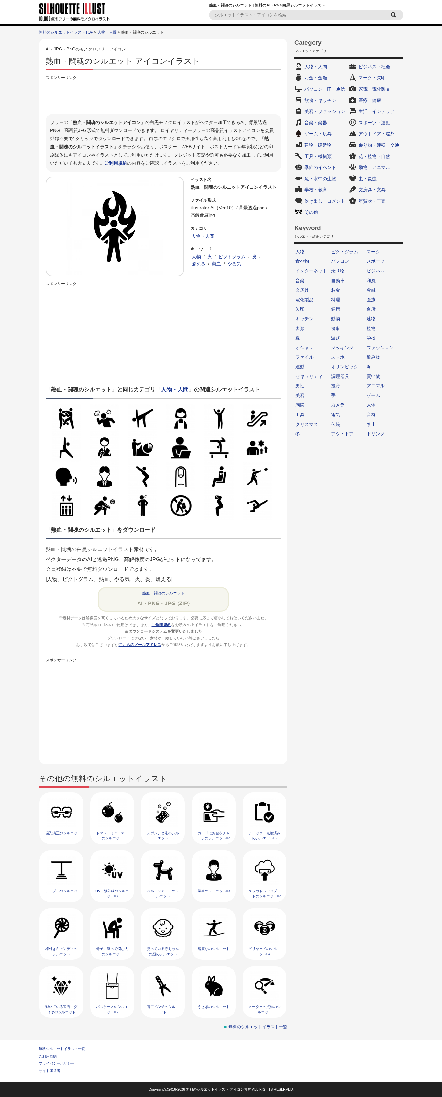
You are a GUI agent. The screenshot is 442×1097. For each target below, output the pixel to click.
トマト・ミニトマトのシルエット (112, 835)
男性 (299, 385)
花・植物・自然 (374, 156)
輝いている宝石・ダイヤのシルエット (61, 1009)
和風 (371, 280)
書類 (299, 328)
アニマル (376, 385)
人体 (371, 404)
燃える (198, 263)
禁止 (371, 424)
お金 (335, 290)
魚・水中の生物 (320, 178)
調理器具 (340, 376)
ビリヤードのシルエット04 (265, 951)
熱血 (216, 263)
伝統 (335, 424)
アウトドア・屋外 (377, 133)
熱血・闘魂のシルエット (163, 593)
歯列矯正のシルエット (61, 835)
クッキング (342, 347)
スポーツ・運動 (374, 122)
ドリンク (376, 433)
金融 (371, 290)
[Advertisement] (163, 96)
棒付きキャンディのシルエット (61, 951)
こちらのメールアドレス (140, 644)
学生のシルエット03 (214, 891)
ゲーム (373, 395)
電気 (335, 414)
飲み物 (373, 357)
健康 (335, 309)
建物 (371, 318)
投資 (335, 385)
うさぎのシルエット (214, 1007)
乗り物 (338, 270)
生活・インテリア (377, 111)
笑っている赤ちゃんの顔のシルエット (163, 951)
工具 (299, 414)
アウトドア (342, 433)
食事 (335, 328)
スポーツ (376, 261)
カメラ (338, 404)
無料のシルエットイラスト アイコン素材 (218, 1089)
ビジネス (376, 270)
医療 (371, 299)
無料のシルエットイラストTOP (66, 32)
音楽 (299, 280)
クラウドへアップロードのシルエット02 (265, 893)
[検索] (394, 15)
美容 (299, 395)
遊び (335, 337)
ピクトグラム (232, 256)
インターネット (311, 270)
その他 (311, 212)
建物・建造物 (318, 145)
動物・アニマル (374, 167)
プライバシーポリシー (56, 1063)
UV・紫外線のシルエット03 (112, 893)
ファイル (304, 357)
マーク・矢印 (372, 77)
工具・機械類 (318, 156)
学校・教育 (315, 189)
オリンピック (344, 366)
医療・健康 (370, 100)
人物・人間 (107, 32)
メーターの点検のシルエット (265, 1009)
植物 (371, 328)
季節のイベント (320, 167)
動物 (335, 318)
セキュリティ (309, 376)
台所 (371, 309)
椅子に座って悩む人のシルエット (112, 951)
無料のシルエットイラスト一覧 (257, 1027)
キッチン (304, 318)
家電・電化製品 (374, 89)
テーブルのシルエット (61, 893)
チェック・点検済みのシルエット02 (265, 835)
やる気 (234, 263)
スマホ (338, 357)
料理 (335, 299)
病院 (299, 404)
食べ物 (302, 261)
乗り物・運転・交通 (379, 145)
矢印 (299, 309)
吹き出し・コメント (324, 201)
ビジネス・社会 (374, 66)
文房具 (302, 290)
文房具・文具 (372, 189)
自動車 (338, 280)
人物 (196, 256)
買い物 (373, 376)
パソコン (340, 261)
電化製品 (304, 299)
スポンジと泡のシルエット (163, 835)
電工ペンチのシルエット (163, 1009)
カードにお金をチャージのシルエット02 (214, 835)
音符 (371, 414)
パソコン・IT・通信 (324, 89)
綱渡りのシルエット (214, 949)
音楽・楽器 (315, 122)
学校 (371, 337)
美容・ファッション (324, 111)
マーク (373, 251)
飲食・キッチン (320, 100)
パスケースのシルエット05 (112, 1009)
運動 (299, 366)
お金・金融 (315, 77)
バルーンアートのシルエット (163, 893)
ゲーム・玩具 (318, 133)
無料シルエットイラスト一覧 (62, 1049)
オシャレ (304, 347)
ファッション (380, 347)
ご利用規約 (116, 163)
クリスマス (306, 424)
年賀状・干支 (372, 201)
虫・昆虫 (368, 178)
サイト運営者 (49, 1071)
